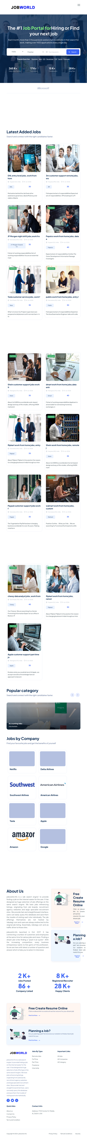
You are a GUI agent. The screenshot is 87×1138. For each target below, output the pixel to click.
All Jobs (60, 1056)
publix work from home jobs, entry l (62, 297)
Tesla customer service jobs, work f (24, 297)
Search (73, 52)
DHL (11, 187)
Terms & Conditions (66, 1133)
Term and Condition (13, 1120)
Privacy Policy (11, 1117)
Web (40, 59)
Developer (50, 59)
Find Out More (76, 922)
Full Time (35, 1059)
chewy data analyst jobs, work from (24, 596)
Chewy (12, 604)
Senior (60, 59)
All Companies (62, 1059)
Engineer (66, 59)
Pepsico (50, 247)
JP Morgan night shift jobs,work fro (24, 236)
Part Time (35, 1062)
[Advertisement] (43, 111)
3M (49, 187)
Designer (35, 59)
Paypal (12, 517)
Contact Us (10, 1114)
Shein (11, 396)
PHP (55, 59)
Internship (35, 1068)
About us (10, 1111)
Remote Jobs (36, 1056)
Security (77, 1133)
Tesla (11, 305)
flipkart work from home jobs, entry (24, 445)
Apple (11, 665)
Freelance (35, 1065)
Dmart (50, 396)
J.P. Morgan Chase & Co (17, 245)
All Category (62, 1062)
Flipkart (12, 453)
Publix (50, 305)
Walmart (50, 517)
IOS (44, 59)
